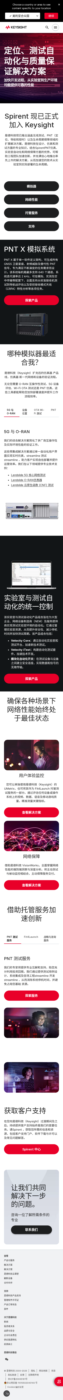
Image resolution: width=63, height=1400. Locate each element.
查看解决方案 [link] (31, 812)
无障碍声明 (33, 1375)
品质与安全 (9, 1330)
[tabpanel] (31, 476)
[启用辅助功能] (7, 1393)
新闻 (6, 1321)
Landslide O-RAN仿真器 (26, 480)
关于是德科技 (10, 1317)
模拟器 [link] (31, 186)
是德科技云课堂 (11, 1274)
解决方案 (8, 1265)
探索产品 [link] (31, 300)
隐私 (33, 1370)
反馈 (22, 1375)
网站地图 (43, 1370)
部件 (6, 1309)
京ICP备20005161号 (17, 1379)
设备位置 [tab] (24, 411)
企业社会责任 (10, 1335)
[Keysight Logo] (17, 27)
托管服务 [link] (31, 213)
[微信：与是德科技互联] (6, 1359)
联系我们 (31, 1229)
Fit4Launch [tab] (31, 936)
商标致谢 (12, 1375)
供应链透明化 (10, 1339)
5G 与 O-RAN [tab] (11, 411)
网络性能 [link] (31, 199)
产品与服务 (9, 1260)
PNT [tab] (53, 409)
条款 (53, 1370)
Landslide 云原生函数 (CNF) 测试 (32, 485)
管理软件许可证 (11, 1300)
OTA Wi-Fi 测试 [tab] (39, 411)
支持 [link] (31, 226)
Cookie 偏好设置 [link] (15, 1387)
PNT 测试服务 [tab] (12, 938)
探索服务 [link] (31, 995)
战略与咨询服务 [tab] (50, 938)
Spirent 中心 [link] (31, 1149)
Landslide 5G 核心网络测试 (28, 475)
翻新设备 (8, 1278)
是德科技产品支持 (12, 1295)
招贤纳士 (8, 1344)
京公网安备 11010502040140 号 (22, 1383)
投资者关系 (9, 1326)
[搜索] (47, 27)
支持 (6, 1291)
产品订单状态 (10, 1304)
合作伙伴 (8, 1283)
